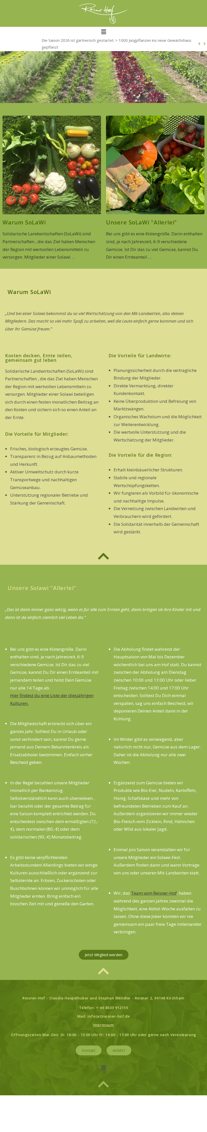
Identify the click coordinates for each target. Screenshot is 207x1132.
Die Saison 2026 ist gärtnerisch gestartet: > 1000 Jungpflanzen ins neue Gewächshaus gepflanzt (116, 44)
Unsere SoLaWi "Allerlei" (141, 222)
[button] (103, 31)
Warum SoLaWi (24, 222)
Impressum (103, 1024)
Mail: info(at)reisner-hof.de (103, 1016)
